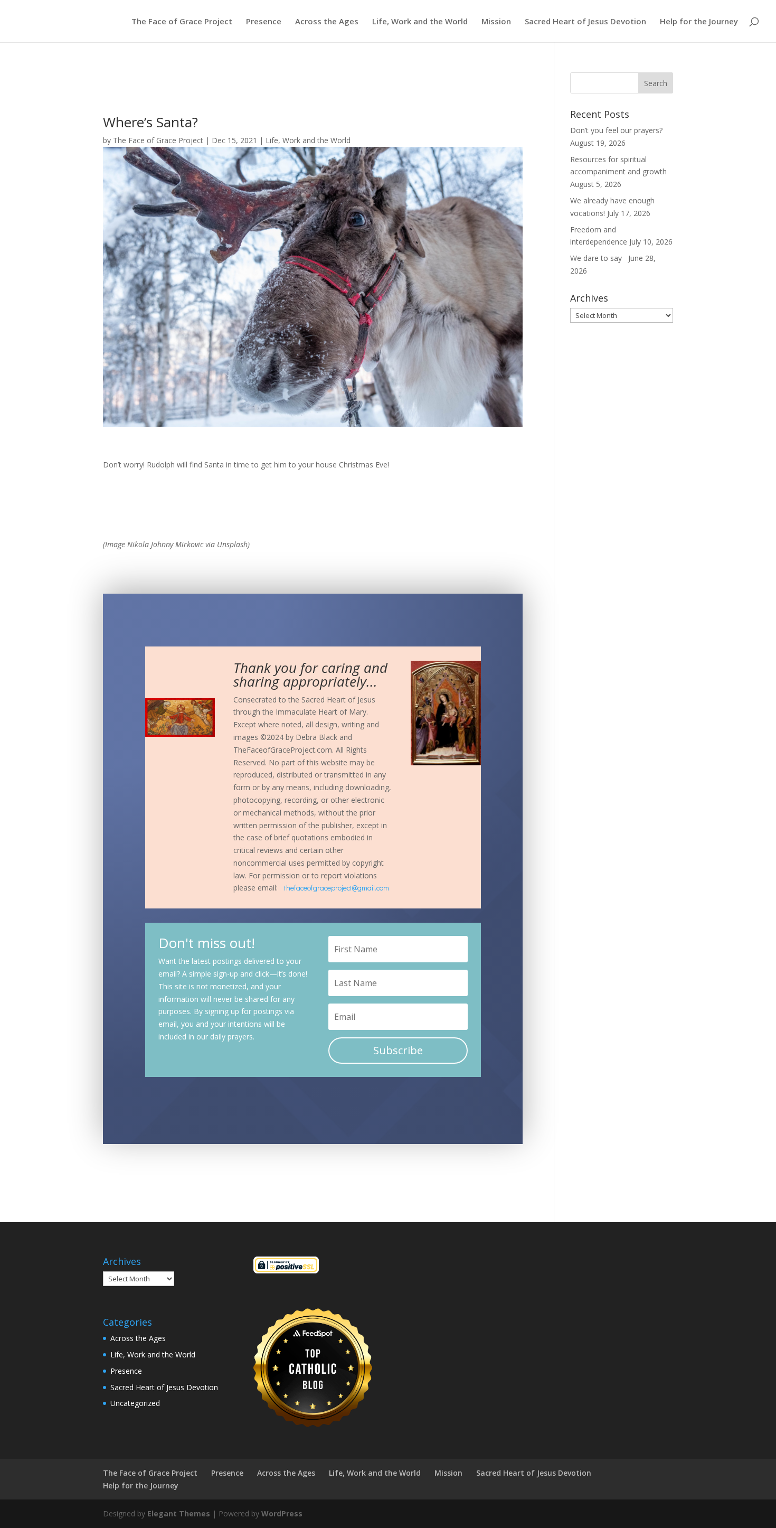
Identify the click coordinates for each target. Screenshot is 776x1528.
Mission (496, 21)
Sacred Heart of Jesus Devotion (585, 21)
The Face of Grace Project (181, 21)
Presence (263, 21)
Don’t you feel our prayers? (617, 130)
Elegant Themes (178, 1513)
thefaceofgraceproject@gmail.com (336, 888)
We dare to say (598, 258)
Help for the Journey (699, 21)
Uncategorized (135, 1403)
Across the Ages (326, 21)
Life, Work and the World (420, 21)
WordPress (281, 1513)
